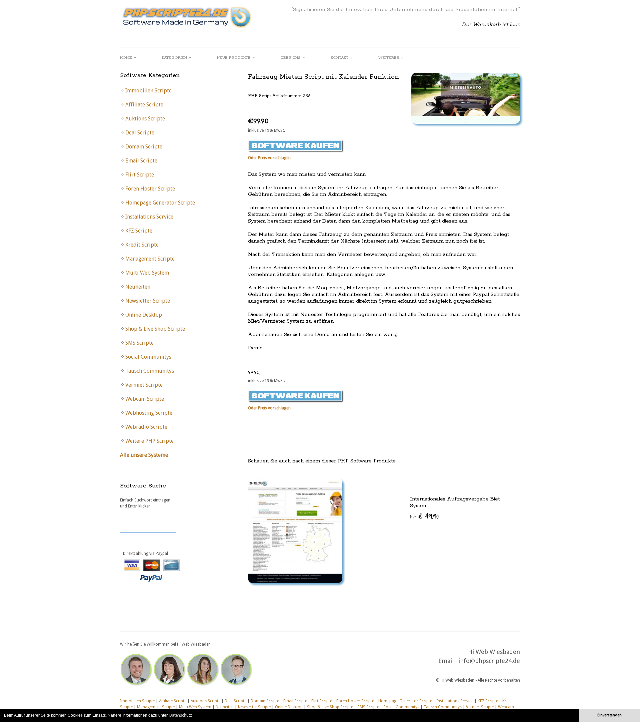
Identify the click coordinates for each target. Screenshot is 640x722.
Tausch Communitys (443, 707)
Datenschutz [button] (180, 715)
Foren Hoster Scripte (355, 701)
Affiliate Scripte (172, 701)
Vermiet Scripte (480, 707)
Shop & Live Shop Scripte (330, 707)
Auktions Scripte (205, 701)
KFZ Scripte (488, 701)
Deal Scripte (235, 701)
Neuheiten (225, 707)
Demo (255, 348)
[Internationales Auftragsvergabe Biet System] (384, 530)
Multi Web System (195, 707)
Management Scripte (156, 707)
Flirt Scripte (321, 701)
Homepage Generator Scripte (405, 701)
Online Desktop (289, 707)
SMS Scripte (368, 707)
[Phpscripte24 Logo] (186, 28)
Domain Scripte (265, 701)
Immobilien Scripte (137, 701)
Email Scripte (295, 701)
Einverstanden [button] (609, 715)
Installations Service (454, 701)
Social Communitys (401, 707)
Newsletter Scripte (254, 707)
